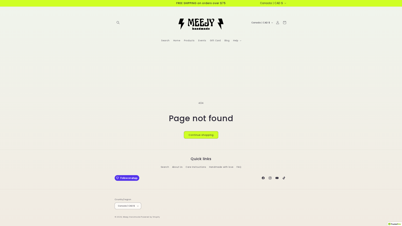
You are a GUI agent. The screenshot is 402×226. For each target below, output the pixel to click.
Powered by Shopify (150, 217)
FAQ (239, 167)
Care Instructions (196, 167)
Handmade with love (221, 167)
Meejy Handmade (131, 217)
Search (165, 167)
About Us (177, 167)
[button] (118, 22)
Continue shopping (201, 135)
